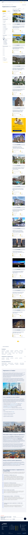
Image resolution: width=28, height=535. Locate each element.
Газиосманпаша (17, 113)
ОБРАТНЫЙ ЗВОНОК (24, 2)
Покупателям (13, 2)
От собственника (12, 364)
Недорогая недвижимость (5, 364)
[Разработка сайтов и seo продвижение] (24, 533)
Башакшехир (17, 71)
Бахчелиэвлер (15, 404)
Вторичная (17, 364)
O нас (6, 2)
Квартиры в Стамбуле (9, 439)
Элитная (3, 365)
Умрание (5, 405)
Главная (5, 2)
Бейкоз (16, 274)
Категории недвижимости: (6, 361)
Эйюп (16, 92)
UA (13, 0)
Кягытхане (12, 403)
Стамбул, (15, 29)
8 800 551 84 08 (12, 529)
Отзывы (17, 2)
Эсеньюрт (16, 403)
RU (17, 0)
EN (21, 0)
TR (5, 0)
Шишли (17, 253)
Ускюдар (13, 411)
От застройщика (22, 364)
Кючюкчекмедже (6, 407)
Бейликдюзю (17, 50)
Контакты (19, 2)
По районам (4, 349)
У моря (6, 365)
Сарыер (8, 405)
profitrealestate (23, 526)
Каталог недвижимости (9, 2)
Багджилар (12, 350)
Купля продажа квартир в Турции (15, 463)
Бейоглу (14, 405)
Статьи (15, 2)
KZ (9, 0)
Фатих (21, 403)
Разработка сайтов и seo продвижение (19, 533)
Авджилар (7, 350)
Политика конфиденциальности (10, 533)
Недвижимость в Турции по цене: (7, 356)
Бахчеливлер (17, 294)
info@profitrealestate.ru (25, 0)
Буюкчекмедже (17, 29)
